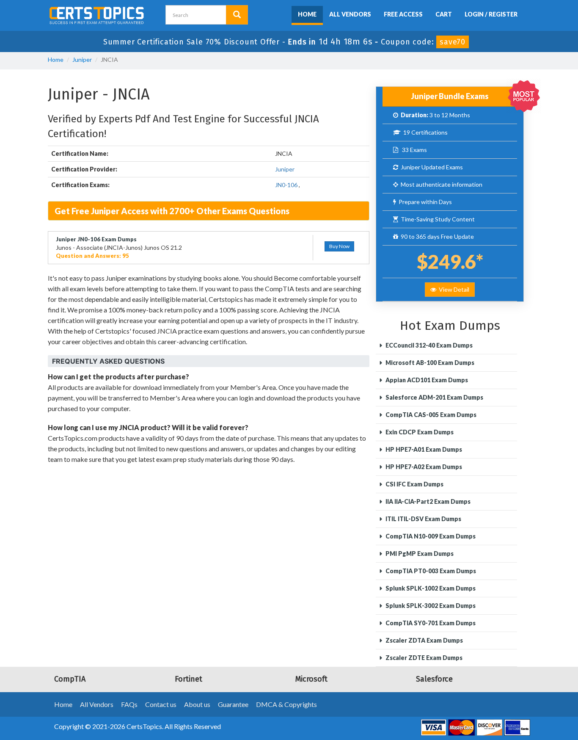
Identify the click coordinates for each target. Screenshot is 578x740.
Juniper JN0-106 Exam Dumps (96, 239)
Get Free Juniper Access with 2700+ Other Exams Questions (172, 211)
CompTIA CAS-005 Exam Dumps (430, 414)
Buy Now (339, 246)
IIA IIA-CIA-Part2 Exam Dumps (427, 501)
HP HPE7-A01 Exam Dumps (423, 449)
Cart (443, 14)
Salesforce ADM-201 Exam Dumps (433, 397)
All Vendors (350, 14)
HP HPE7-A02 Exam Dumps (423, 466)
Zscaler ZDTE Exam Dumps (423, 657)
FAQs (129, 704)
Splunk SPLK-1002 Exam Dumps (430, 588)
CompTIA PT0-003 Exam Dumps (430, 570)
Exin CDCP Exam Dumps (419, 432)
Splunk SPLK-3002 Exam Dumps (430, 605)
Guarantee (233, 704)
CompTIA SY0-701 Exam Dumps (430, 623)
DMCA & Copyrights (286, 704)
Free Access (403, 14)
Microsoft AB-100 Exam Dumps (429, 362)
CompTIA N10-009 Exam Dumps (430, 536)
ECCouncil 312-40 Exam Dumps (428, 345)
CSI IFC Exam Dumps (413, 484)
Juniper (82, 59)
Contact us (160, 704)
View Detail (452, 289)
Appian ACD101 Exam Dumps (426, 380)
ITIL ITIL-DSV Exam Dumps (422, 518)
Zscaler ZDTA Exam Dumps (423, 640)
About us (197, 704)
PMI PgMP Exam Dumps (419, 553)
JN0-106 (286, 184)
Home (307, 14)
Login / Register (491, 14)
